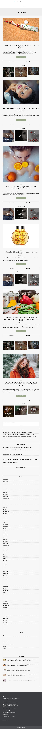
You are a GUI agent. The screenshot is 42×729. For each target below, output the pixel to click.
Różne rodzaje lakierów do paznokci (9, 716)
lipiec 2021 (5, 528)
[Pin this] (29, 61)
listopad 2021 (5, 520)
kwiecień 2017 (5, 616)
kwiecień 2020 (5, 556)
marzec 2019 (5, 573)
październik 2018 (6, 582)
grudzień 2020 (5, 541)
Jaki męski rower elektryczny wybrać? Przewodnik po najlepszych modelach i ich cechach (19, 434)
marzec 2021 (5, 535)
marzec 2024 (5, 505)
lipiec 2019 (5, 567)
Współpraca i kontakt (21, 727)
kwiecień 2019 (5, 571)
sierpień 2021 (5, 526)
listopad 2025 (5, 483)
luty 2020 (5, 560)
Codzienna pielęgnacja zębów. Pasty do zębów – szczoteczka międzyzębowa (21, 46)
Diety (4, 635)
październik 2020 (6, 545)
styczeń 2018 (5, 599)
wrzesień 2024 (5, 500)
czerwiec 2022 (5, 515)
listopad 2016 (5, 626)
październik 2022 (6, 511)
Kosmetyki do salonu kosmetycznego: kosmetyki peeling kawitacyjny (11, 720)
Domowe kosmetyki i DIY (7, 637)
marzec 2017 (5, 618)
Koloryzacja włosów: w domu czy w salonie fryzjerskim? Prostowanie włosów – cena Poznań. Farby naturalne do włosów (21, 383)
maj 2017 (4, 614)
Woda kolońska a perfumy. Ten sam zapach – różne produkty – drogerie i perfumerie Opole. (11, 699)
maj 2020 (4, 554)
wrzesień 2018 (5, 584)
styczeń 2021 (5, 539)
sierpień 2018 (5, 586)
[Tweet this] (26, 61)
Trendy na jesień (5, 714)
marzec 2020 (5, 558)
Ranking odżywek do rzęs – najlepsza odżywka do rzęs (12, 454)
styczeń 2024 (5, 507)
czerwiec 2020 (5, 552)
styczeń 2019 (5, 577)
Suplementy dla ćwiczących (7, 700)
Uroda (21, 184)
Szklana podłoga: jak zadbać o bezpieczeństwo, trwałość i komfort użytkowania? (18, 432)
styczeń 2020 (5, 562)
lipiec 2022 (5, 513)
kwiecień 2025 (5, 488)
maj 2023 (4, 509)
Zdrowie (21, 43)
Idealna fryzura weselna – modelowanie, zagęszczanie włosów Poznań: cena (9, 708)
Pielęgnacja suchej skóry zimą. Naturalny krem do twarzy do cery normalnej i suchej (21, 109)
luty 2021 (5, 537)
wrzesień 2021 (5, 524)
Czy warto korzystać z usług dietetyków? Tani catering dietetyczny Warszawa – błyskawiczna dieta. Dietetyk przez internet (21, 319)
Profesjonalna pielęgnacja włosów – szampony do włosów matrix (21, 252)
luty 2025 (5, 490)
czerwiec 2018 (5, 590)
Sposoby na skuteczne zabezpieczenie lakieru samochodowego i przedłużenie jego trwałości (19, 436)
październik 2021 (6, 522)
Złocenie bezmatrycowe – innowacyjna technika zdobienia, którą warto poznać (17, 438)
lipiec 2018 (5, 588)
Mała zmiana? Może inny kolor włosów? (10, 462)
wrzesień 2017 (5, 607)
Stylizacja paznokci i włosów (8, 644)
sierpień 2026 (5, 479)
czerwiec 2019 (5, 569)
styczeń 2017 (5, 622)
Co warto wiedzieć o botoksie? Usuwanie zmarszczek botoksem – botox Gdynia (17, 447)
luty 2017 (5, 620)
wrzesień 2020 (5, 547)
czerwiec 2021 (5, 530)
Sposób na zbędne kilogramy (8, 452)
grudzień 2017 (5, 601)
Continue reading (21, 57)
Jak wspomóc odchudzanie (7, 710)
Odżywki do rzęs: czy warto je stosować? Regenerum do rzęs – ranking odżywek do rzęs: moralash (10, 705)
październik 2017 (6, 605)
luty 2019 (5, 575)
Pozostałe (5, 642)
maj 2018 (4, 592)
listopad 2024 (5, 496)
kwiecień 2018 (5, 594)
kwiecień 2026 (5, 481)
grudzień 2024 (5, 494)
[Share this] (24, 61)
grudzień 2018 (5, 579)
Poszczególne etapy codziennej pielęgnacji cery (11, 702)
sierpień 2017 (5, 609)
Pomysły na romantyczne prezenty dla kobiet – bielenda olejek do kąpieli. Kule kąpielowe (21, 187)
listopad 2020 (5, 543)
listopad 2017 (5, 603)
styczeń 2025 (5, 492)
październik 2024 (6, 498)
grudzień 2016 (5, 624)
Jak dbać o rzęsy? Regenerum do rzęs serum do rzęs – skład (13, 449)
